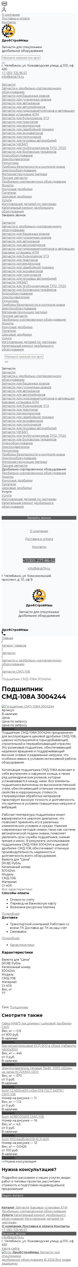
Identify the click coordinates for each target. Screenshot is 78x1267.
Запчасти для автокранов (21, 241)
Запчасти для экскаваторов (22, 271)
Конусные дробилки (17, 327)
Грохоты (8, 323)
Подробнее (11, 914)
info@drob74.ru (13, 77)
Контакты (9, 22)
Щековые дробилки (17, 334)
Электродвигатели (16, 297)
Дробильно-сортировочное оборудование (34, 320)
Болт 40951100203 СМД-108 (23, 1117)
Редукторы (10, 301)
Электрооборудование (19, 308)
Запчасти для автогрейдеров (23, 245)
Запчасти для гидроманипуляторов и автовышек (38, 249)
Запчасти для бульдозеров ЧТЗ (25, 256)
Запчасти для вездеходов (21, 264)
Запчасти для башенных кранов (26, 234)
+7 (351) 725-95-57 (14, 73)
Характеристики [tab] (22, 945)
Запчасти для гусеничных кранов (26, 237)
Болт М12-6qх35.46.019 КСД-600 (25, 1139)
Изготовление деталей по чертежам (29, 342)
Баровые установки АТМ (20, 252)
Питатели (9, 331)
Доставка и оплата (16, 18)
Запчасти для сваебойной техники (28, 267)
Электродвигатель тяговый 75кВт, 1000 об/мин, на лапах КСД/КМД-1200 (37, 1070)
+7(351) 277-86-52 (39, 560)
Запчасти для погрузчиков (21, 275)
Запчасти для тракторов (20, 260)
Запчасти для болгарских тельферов (29, 290)
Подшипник (19, 1007)
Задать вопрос (13, 1195)
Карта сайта (11, 1248)
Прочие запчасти (14, 316)
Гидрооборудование (17, 293)
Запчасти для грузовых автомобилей (29, 278)
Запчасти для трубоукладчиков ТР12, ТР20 (34, 286)
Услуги (7, 338)
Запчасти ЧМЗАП (15, 282)
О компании (11, 15)
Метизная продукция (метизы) (24, 312)
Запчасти (8, 223)
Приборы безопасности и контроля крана (33, 305)
